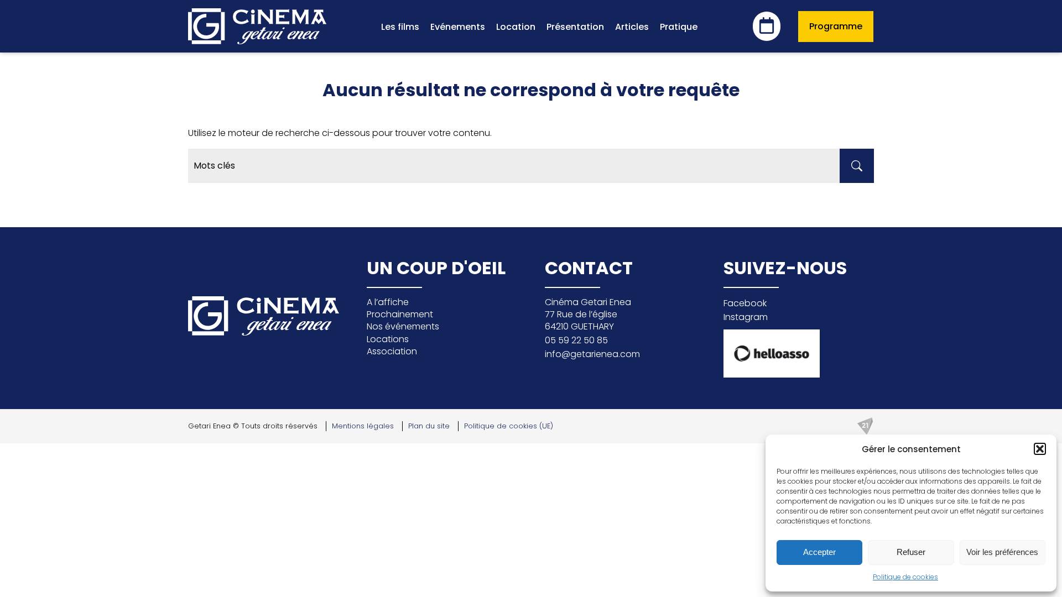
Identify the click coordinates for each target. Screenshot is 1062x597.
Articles (632, 26)
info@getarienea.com (592, 354)
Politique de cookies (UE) (508, 426)
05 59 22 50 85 (576, 340)
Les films (400, 26)
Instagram (745, 317)
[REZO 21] (865, 426)
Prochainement (400, 314)
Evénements (457, 26)
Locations (388, 339)
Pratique (678, 26)
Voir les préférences (1002, 552)
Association (392, 351)
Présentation (575, 26)
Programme (835, 26)
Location (515, 26)
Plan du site (429, 426)
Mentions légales (363, 426)
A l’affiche (388, 302)
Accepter (819, 552)
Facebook (745, 303)
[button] (1039, 448)
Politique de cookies (905, 577)
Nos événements (403, 326)
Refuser (911, 552)
